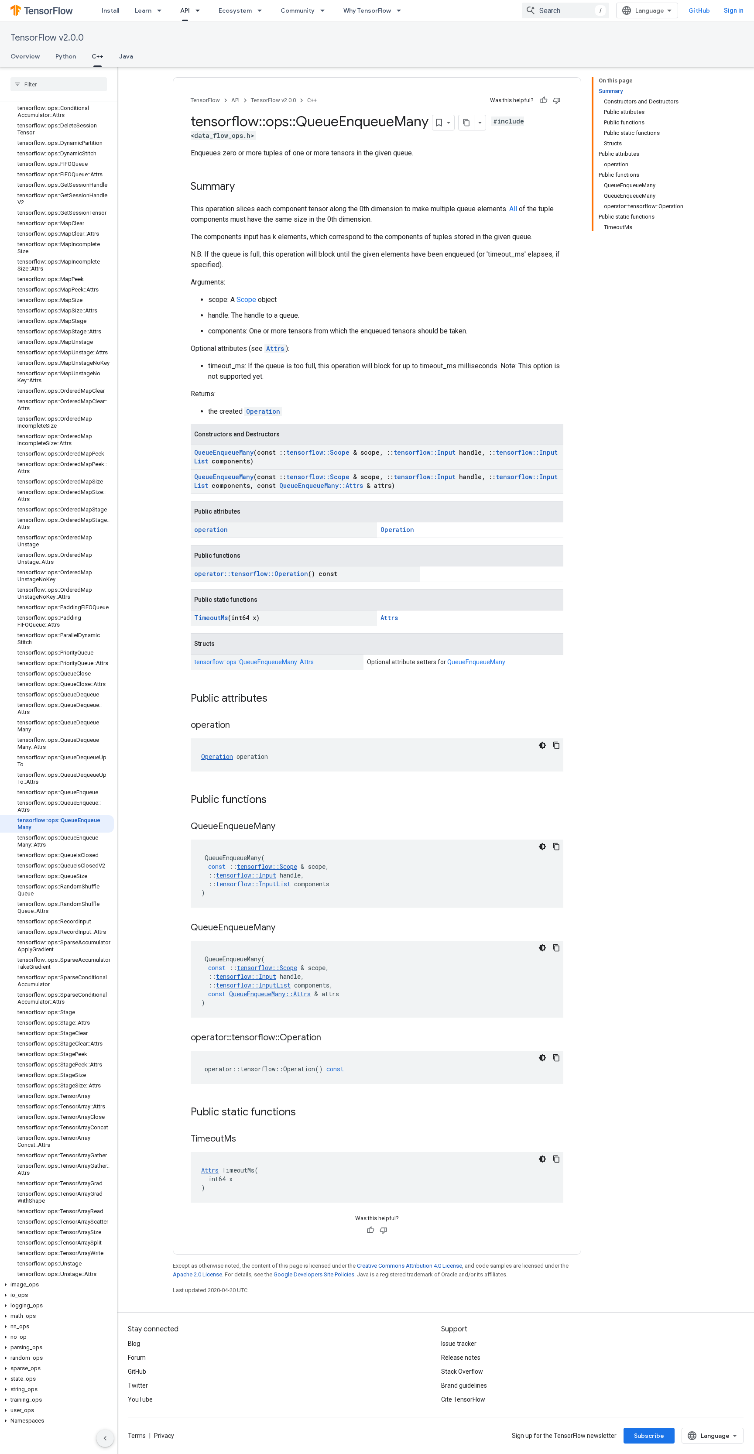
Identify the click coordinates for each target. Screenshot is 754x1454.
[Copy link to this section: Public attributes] (276, 699)
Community (298, 10)
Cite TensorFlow (463, 1399)
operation (211, 529)
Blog (134, 1343)
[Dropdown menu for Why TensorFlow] (401, 10)
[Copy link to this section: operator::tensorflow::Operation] (330, 1038)
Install (110, 10)
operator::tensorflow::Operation (251, 573)
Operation (263, 411)
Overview (25, 56)
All (513, 209)
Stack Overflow (462, 1371)
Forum (137, 1357)
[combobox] (565, 10)
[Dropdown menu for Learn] (161, 10)
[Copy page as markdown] (466, 122)
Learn (143, 10)
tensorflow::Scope (318, 452)
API (185, 10)
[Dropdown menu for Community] (325, 10)
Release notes (460, 1357)
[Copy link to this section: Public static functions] (304, 1113)
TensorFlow (205, 100)
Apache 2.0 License (197, 1274)
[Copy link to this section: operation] (238, 725)
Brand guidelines (464, 1385)
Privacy (164, 1435)
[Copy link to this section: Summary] (243, 187)
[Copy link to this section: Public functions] (275, 800)
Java (126, 56)
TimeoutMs (211, 618)
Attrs (275, 348)
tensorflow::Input (425, 452)
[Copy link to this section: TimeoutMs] (245, 1139)
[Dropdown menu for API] (200, 10)
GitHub (699, 10)
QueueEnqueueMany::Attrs (321, 485)
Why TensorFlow (367, 10)
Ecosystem (235, 10)
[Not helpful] (556, 100)
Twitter (138, 1385)
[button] (57, 1284)
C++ (97, 56)
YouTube (140, 1399)
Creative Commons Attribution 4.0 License (409, 1265)
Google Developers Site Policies (314, 1274)
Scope (246, 299)
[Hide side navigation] (105, 1438)
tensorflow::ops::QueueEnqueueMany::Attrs (254, 661)
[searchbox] (58, 84)
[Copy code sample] (556, 745)
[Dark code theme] (542, 745)
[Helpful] (543, 100)
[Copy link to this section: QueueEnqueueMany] (284, 827)
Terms (137, 1435)
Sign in (734, 10)
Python (65, 56)
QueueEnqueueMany (224, 452)
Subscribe (649, 1436)
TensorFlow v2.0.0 (47, 37)
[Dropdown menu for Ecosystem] (262, 10)
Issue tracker (458, 1343)
